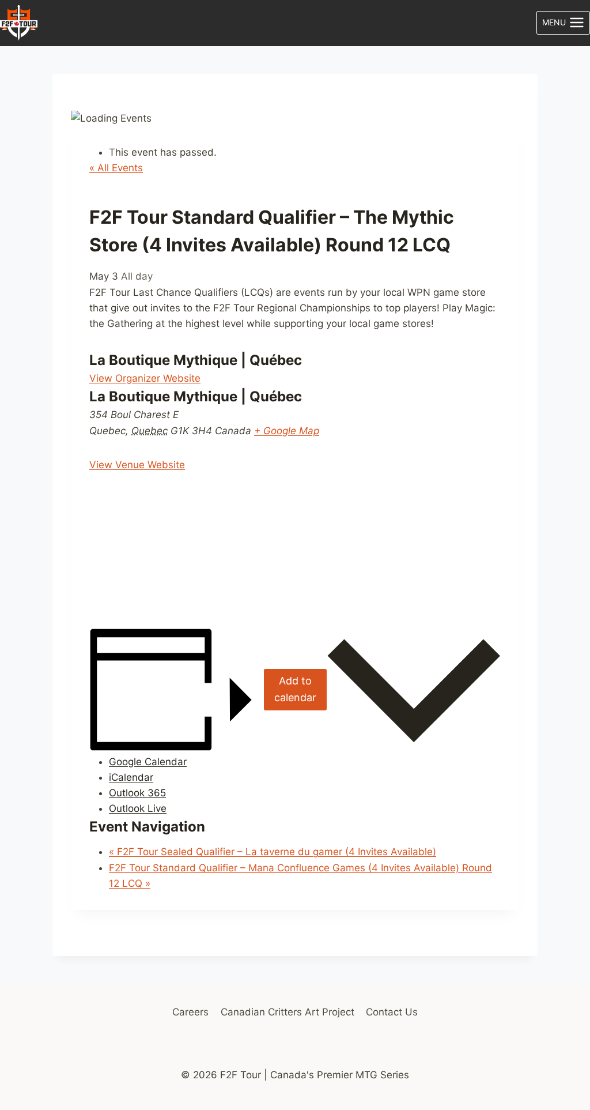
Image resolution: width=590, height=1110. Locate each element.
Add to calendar (295, 689)
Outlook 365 (137, 793)
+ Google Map (286, 431)
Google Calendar (148, 761)
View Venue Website (137, 465)
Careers (190, 1012)
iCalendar (131, 777)
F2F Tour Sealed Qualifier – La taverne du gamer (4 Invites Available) (272, 851)
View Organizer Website (145, 378)
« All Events (116, 168)
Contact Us (392, 1012)
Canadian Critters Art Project (287, 1012)
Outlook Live (138, 808)
